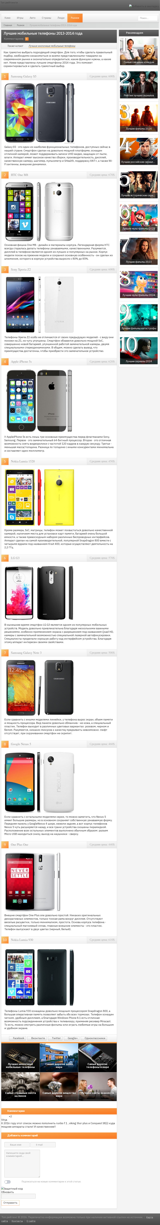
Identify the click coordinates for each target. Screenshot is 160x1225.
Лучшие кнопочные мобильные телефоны (52, 45)
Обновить (7, 1192)
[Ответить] (58, 1130)
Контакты (17, 1221)
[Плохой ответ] (7, 1116)
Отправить (10, 1202)
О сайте (31, 1221)
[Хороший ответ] (3, 1116)
